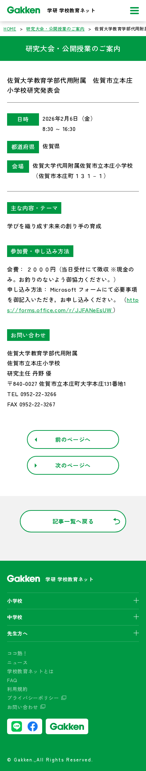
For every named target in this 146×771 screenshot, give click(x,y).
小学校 (15, 600)
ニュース (17, 662)
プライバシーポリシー (33, 697)
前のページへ (73, 439)
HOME (10, 28)
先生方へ (17, 633)
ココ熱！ (17, 653)
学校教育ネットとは (30, 671)
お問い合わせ (22, 706)
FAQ (12, 680)
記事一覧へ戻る (73, 521)
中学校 (15, 617)
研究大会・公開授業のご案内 (55, 28)
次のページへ (73, 465)
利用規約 (17, 688)
